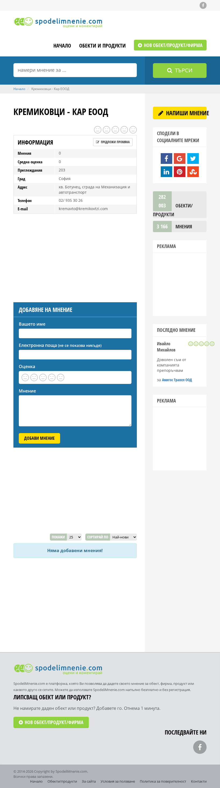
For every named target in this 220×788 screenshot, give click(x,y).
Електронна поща (60, 345)
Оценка (27, 366)
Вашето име (32, 324)
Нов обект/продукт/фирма (173, 45)
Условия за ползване (118, 781)
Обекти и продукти (102, 46)
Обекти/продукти (62, 781)
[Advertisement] (75, 256)
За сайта (89, 781)
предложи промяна (115, 142)
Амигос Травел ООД (177, 379)
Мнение (27, 391)
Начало (62, 46)
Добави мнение (39, 438)
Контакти (199, 781)
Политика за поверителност (163, 781)
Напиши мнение (186, 113)
